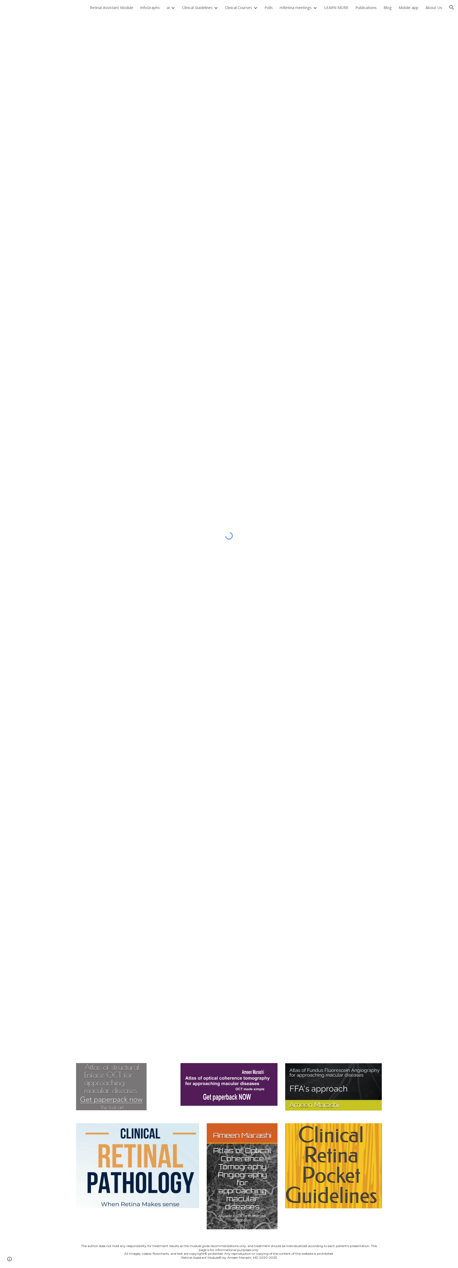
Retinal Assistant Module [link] (111, 7)
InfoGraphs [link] (150, 7)
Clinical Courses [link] (238, 7)
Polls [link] (269, 7)
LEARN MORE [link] (336, 7)
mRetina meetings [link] (296, 7)
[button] (451, 7)
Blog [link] (388, 7)
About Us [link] (433, 7)
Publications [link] (366, 7)
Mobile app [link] (409, 7)
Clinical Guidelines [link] (197, 7)
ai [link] (168, 7)
